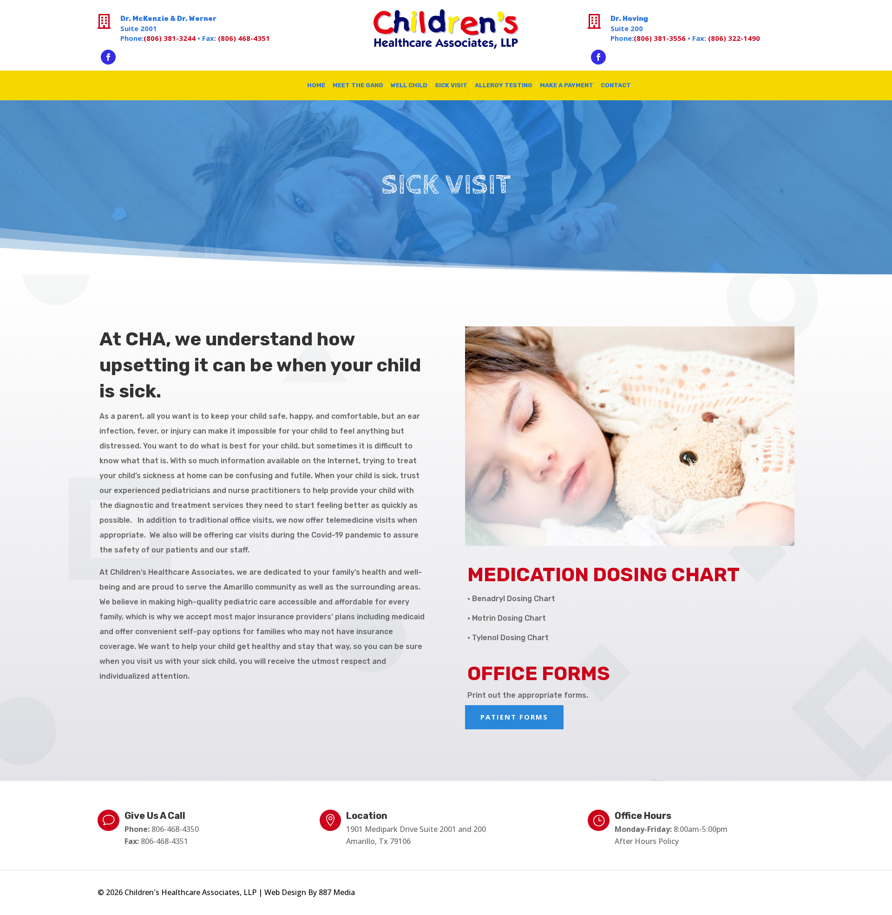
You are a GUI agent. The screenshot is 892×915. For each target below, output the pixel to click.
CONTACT (616, 85)
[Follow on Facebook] (108, 57)
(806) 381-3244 (170, 38)
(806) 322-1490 (734, 38)
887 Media (337, 892)
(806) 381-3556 (660, 38)
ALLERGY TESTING (503, 85)
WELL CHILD (409, 85)
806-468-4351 (164, 841)
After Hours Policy (647, 841)
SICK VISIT (451, 85)
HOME (316, 85)
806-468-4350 (175, 829)
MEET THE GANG (358, 85)
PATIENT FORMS (514, 716)
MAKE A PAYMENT (566, 85)
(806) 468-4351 (244, 38)
